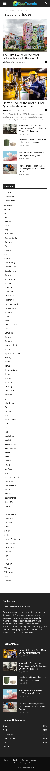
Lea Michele (10, 419)
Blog (6, 229)
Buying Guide (10, 238)
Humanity (8, 382)
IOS (6, 398)
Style (6, 535)
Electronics (9, 299)
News (7, 473)
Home (5, 10)
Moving (7, 460)
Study (7, 530)
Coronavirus (10, 266)
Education (9, 295)
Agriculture (9, 200)
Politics (7, 493)
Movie (7, 452)
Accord (7, 192)
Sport (6, 526)
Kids (6, 407)
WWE (6, 576)
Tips (6, 555)
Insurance (9, 390)
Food (6, 320)
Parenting (8, 481)
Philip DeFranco (11, 485)
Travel (7, 559)
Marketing (9, 436)
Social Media (10, 514)
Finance (8, 316)
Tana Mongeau (11, 543)
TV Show (8, 564)
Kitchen (8, 411)
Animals (8, 209)
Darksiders (9, 283)
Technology (9, 547)
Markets (8, 440)
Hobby (7, 361)
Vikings (7, 568)
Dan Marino (9, 279)
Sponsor (8, 522)
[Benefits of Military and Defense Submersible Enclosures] (10, 143)
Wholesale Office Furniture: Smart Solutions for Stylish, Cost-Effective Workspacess (33, 128)
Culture (7, 275)
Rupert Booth (8, 110)
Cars (6, 246)
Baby (6, 217)
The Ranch (9, 551)
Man (6, 431)
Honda (7, 374)
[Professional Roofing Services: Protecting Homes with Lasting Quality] (10, 169)
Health (7, 349)
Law (6, 415)
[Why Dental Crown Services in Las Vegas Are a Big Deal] (10, 156)
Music (7, 464)
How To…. (8, 378)
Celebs (7, 258)
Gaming (8, 341)
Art (5, 213)
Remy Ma (8, 502)
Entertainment (11, 304)
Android (8, 205)
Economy (8, 291)
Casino (7, 250)
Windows (8, 572)
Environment (10, 308)
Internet (8, 394)
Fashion (8, 312)
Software (8, 518)
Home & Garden (11, 370)
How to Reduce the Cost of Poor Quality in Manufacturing (23, 104)
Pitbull (7, 489)
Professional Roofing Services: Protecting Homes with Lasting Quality (32, 168)
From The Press (11, 324)
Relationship (10, 497)
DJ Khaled (8, 287)
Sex (6, 510)
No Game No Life (12, 477)
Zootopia (8, 580)
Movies (7, 456)
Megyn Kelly (10, 448)
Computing (9, 262)
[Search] (46, 3)
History (7, 357)
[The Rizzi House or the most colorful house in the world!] (25, 35)
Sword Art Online (12, 539)
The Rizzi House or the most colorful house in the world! (21, 56)
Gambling (8, 332)
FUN (6, 328)
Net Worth (9, 469)
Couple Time (10, 271)
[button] (4, 3)
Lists (6, 427)
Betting (7, 225)
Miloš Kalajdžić (8, 62)
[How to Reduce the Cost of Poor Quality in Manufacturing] (25, 84)
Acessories (9, 196)
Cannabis (8, 242)
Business (8, 233)
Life (6, 423)
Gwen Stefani (10, 345)
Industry (8, 386)
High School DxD (12, 353)
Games (7, 337)
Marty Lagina (10, 444)
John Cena (9, 403)
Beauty (7, 221)
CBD (6, 254)
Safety (7, 506)
